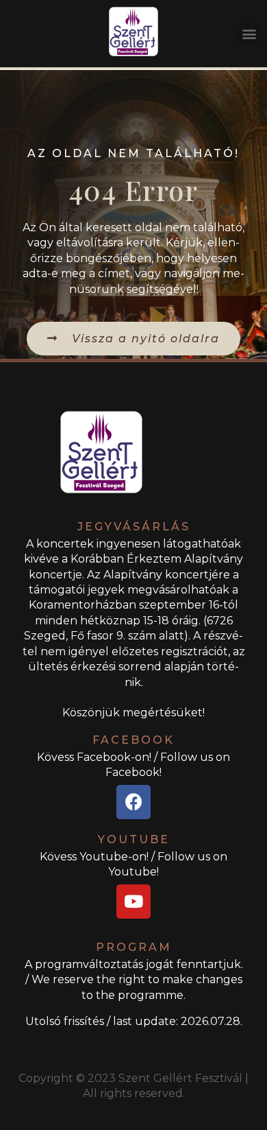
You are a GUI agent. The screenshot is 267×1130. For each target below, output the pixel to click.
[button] (249, 34)
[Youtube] (133, 901)
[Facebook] (133, 802)
